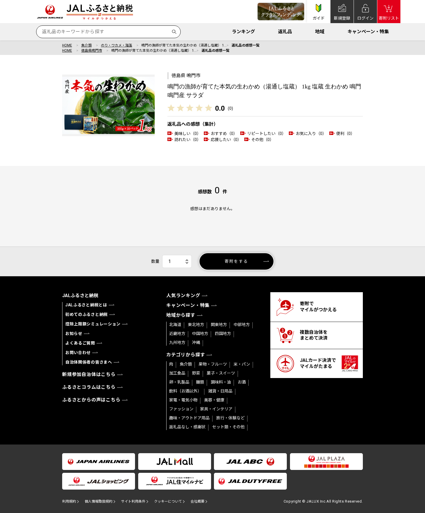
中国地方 (200, 333)
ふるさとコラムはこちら (89, 387)
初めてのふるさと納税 (86, 314)
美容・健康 (214, 400)
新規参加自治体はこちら (89, 374)
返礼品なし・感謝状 (187, 427)
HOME (67, 45)
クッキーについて (168, 501)
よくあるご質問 (80, 343)
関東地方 (219, 324)
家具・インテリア (216, 409)
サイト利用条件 (133, 501)
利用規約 (69, 501)
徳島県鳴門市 (91, 51)
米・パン (242, 364)
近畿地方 (177, 333)
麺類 (200, 382)
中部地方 (242, 324)
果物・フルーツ (213, 364)
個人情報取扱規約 (98, 501)
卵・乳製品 (179, 382)
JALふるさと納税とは (86, 305)
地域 (319, 31)
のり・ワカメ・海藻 (116, 45)
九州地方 (177, 342)
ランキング (243, 31)
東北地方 (196, 324)
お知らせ (73, 333)
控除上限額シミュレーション (93, 324)
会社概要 (197, 501)
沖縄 (196, 342)
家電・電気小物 (183, 400)
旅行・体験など (230, 418)
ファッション (181, 409)
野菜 (196, 373)
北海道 (175, 324)
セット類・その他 (228, 427)
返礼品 (285, 31)
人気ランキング (183, 295)
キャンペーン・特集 (368, 31)
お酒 (242, 382)
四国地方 (223, 333)
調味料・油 (221, 382)
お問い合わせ (78, 352)
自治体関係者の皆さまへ (88, 362)
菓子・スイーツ (221, 373)
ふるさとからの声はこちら (91, 400)
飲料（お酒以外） (185, 391)
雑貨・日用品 (220, 391)
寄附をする (236, 261)
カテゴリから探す (185, 355)
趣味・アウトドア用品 (189, 418)
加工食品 (177, 373)
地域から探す (180, 315)
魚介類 (86, 45)
